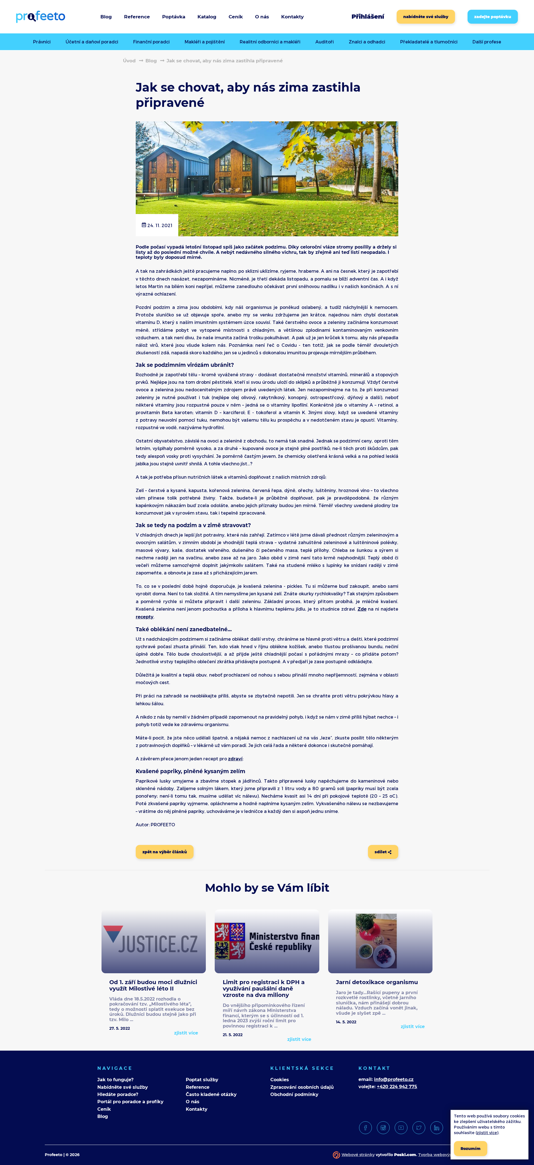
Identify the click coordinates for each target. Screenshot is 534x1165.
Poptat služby (202, 1079)
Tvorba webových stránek (444, 1154)
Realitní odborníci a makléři (270, 41)
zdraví (235, 758)
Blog (106, 16)
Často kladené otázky (211, 1094)
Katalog (206, 16)
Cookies (279, 1079)
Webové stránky (358, 1154)
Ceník (236, 16)
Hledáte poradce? (117, 1094)
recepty (145, 617)
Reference (137, 16)
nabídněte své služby (425, 16)
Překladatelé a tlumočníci (429, 41)
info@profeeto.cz (394, 1079)
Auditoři (324, 41)
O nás (192, 1101)
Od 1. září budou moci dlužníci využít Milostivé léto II (153, 985)
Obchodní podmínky (294, 1094)
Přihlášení (368, 16)
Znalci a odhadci (367, 41)
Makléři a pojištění (205, 41)
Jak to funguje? (115, 1079)
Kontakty (196, 1109)
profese (487, 41)
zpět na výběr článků (164, 851)
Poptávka (173, 16)
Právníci (42, 41)
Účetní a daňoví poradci (92, 41)
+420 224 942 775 (397, 1086)
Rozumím (471, 1148)
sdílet (381, 851)
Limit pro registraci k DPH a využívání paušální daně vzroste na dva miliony (264, 988)
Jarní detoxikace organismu (377, 982)
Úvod (129, 60)
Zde (362, 609)
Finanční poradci (151, 41)
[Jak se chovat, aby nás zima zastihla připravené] (267, 233)
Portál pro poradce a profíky (130, 1101)
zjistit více (186, 1033)
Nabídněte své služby (122, 1087)
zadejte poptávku (492, 16)
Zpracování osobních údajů (302, 1087)
